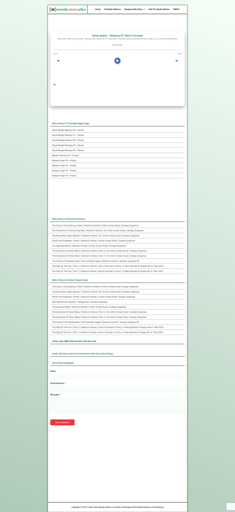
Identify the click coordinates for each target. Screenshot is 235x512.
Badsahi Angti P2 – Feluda (64, 175)
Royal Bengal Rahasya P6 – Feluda (68, 140)
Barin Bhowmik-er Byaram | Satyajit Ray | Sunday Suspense (79, 302)
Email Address (58, 383)
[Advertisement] (119, 84)
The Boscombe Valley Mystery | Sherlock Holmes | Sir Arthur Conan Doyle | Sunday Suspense (95, 235)
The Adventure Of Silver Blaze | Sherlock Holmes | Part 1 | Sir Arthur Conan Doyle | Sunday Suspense (99, 256)
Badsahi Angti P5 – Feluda (64, 160)
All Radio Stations (112, 9)
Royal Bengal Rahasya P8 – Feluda (68, 130)
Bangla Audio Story (133, 9)
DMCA (176, 9)
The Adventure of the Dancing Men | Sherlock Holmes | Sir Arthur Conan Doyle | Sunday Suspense (98, 230)
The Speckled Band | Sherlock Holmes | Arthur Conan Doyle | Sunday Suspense (89, 246)
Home (98, 9)
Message (55, 394)
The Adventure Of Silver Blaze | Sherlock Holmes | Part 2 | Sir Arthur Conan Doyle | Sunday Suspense (99, 251)
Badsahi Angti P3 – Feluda (64, 170)
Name (53, 371)
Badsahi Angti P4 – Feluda (64, 165)
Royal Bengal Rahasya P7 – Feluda (68, 135)
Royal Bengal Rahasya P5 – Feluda (68, 145)
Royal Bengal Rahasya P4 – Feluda (68, 150)
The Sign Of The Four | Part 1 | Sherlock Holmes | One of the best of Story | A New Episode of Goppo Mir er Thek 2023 (107, 271)
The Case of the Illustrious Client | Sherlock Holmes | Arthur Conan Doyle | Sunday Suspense (95, 225)
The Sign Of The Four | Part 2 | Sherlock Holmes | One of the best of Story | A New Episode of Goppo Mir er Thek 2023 (108, 266)
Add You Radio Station (159, 9)
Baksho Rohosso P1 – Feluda (65, 155)
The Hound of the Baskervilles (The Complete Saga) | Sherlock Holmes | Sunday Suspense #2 (95, 261)
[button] (135, 9)
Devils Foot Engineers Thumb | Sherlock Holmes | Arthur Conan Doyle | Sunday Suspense (93, 240)
